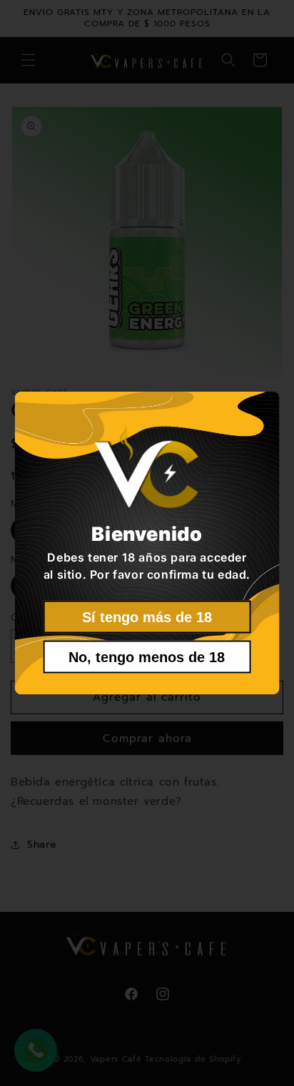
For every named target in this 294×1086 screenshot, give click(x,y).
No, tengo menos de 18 (147, 657)
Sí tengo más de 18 (147, 617)
